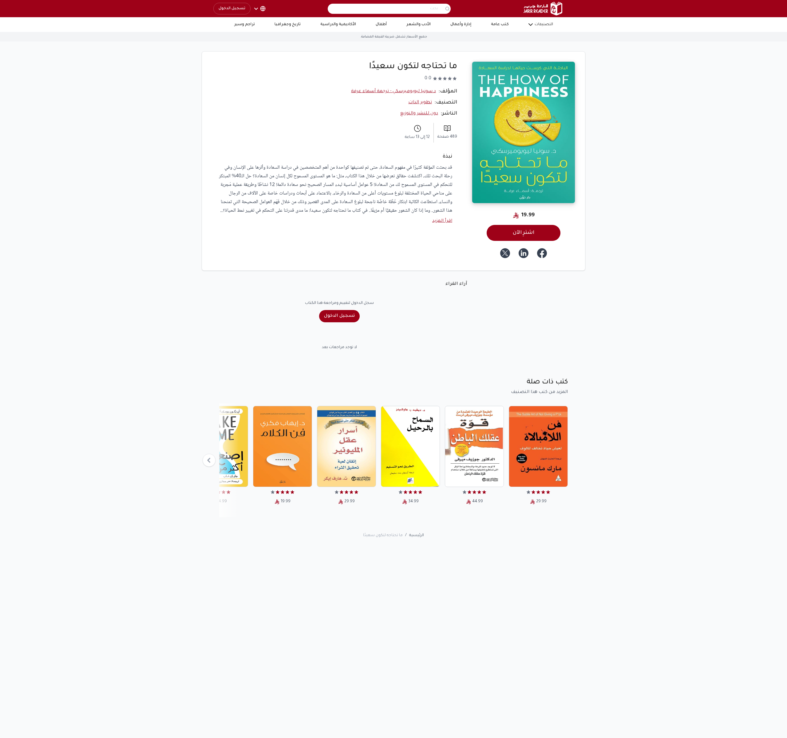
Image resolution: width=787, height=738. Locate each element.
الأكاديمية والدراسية (338, 24)
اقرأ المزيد (442, 221)
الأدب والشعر (418, 24)
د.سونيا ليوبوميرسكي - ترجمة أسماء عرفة (393, 91)
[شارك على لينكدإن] (523, 253)
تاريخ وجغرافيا (288, 24)
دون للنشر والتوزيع (419, 113)
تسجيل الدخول (232, 8)
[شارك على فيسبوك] (542, 253)
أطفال (381, 24)
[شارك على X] (505, 253)
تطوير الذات (420, 102)
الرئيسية (416, 535)
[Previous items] (209, 460)
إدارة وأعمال (460, 24)
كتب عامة (500, 24)
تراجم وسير (244, 24)
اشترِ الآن (523, 233)
